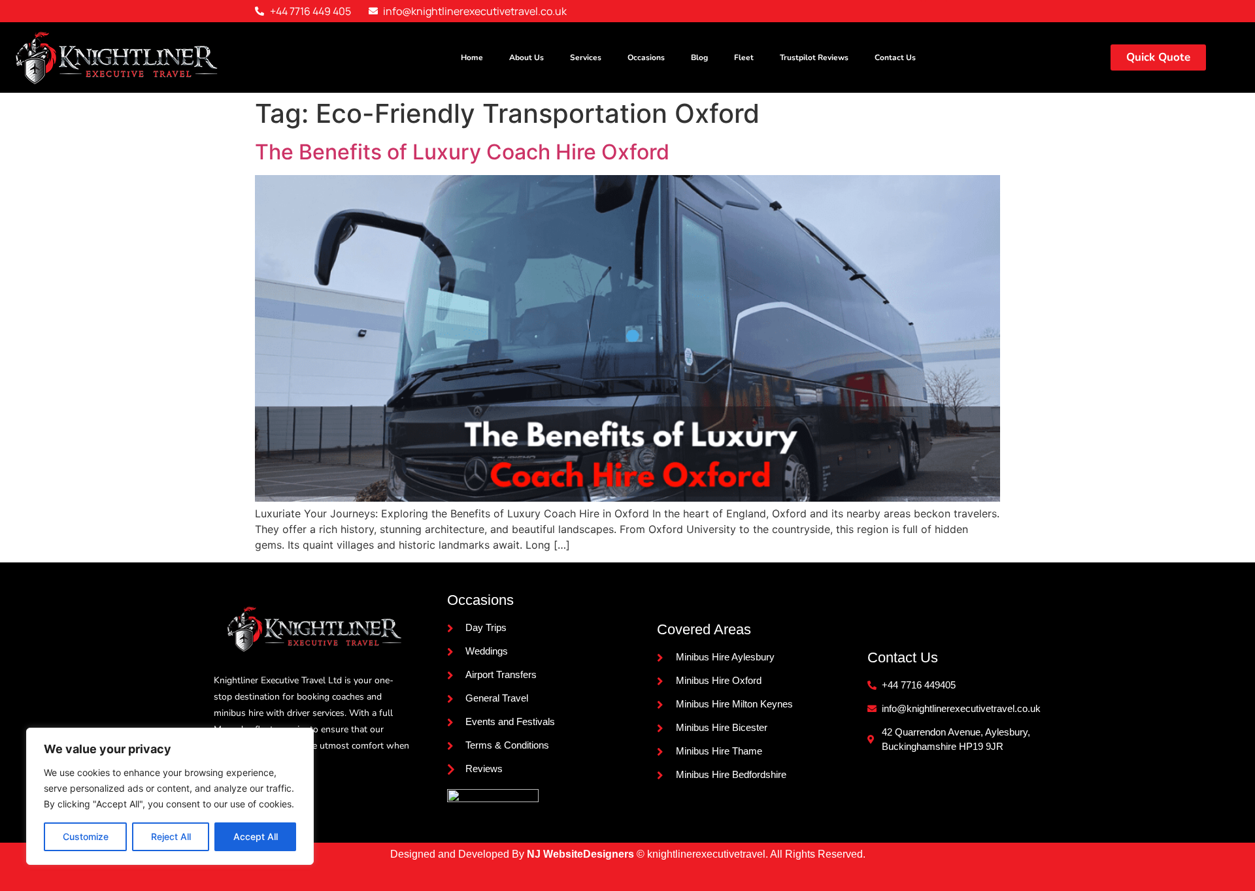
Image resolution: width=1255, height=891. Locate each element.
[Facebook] (910, 11)
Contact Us (895, 57)
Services (585, 57)
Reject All (171, 836)
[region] (170, 796)
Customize (86, 836)
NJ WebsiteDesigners (582, 854)
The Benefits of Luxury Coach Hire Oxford (462, 152)
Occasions (646, 57)
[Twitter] (936, 11)
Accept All (255, 836)
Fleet (744, 57)
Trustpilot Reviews (814, 57)
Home (472, 57)
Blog (699, 57)
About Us (526, 57)
